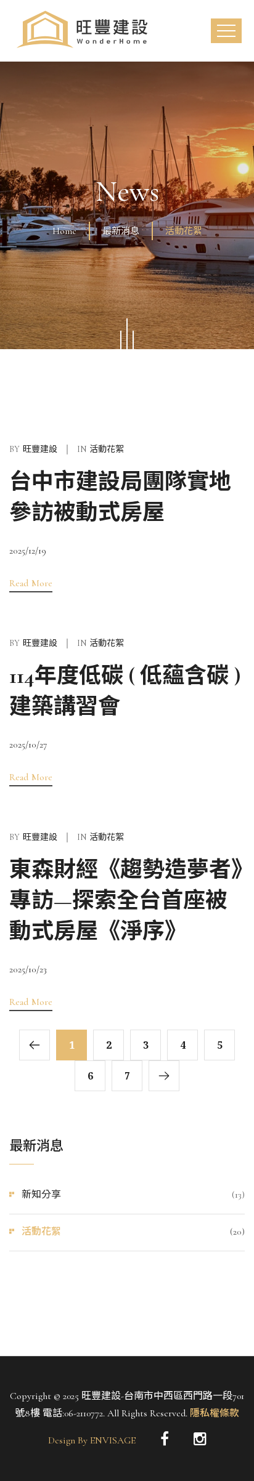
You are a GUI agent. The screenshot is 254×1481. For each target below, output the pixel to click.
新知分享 (41, 1194)
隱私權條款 (213, 1413)
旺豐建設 (40, 449)
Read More (30, 583)
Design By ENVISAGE (92, 1440)
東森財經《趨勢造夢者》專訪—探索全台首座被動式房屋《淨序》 (125, 901)
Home (64, 230)
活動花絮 (41, 1231)
